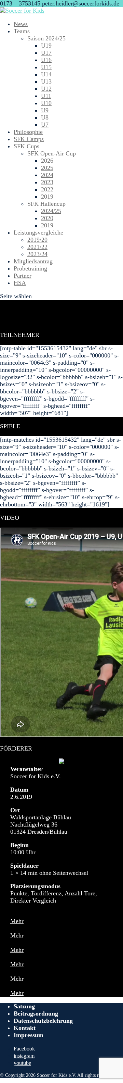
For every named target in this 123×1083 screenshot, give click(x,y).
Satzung (24, 1006)
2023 (47, 182)
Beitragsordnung (36, 1013)
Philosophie (28, 131)
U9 (45, 110)
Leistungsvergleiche (38, 232)
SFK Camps (29, 139)
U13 (46, 81)
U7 (45, 124)
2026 (47, 160)
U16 (46, 59)
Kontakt (25, 1027)
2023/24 (37, 254)
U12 (46, 88)
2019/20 (37, 239)
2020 (47, 218)
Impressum (28, 1035)
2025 (47, 167)
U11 (46, 95)
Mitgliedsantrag (33, 261)
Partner (22, 275)
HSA (20, 282)
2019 (47, 196)
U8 (45, 117)
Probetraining (30, 268)
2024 (47, 175)
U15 (46, 67)
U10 (46, 103)
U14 (46, 74)
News (21, 24)
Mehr (17, 921)
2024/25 (51, 210)
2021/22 (37, 246)
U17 (46, 52)
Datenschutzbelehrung (43, 1020)
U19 (46, 45)
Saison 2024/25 (46, 38)
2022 (47, 189)
